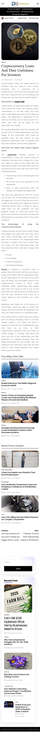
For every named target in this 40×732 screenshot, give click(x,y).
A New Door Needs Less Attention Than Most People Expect (18, 473)
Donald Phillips (19, 648)
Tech (2, 514)
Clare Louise (18, 633)
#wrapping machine (27, 11)
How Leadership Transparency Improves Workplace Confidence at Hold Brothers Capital (19, 486)
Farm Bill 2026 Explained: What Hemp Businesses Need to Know (15, 623)
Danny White (18, 680)
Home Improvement (6, 470)
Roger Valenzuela (18, 389)
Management (5, 482)
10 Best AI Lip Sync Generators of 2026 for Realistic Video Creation (23, 708)
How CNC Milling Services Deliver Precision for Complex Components (19, 518)
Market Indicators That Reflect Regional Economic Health (18, 384)
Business (6, 615)
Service (6, 637)
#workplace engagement (20, 14)
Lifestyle (6, 672)
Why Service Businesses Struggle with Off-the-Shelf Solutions (16, 642)
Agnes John (16, 403)
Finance (3, 62)
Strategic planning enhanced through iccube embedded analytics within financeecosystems (18, 430)
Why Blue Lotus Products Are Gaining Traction (16, 675)
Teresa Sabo (20, 716)
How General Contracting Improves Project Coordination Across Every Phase (17, 691)
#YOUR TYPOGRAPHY (14, 9)
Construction (8, 686)
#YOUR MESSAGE (27, 9)
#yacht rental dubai (13, 11)
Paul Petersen (18, 80)
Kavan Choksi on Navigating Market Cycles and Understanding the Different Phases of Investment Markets (18, 397)
